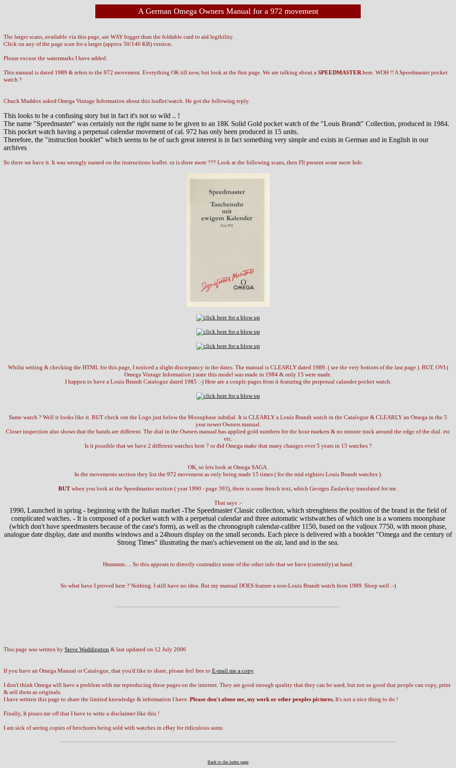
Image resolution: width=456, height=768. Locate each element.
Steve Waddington (87, 649)
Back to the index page (228, 762)
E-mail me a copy (232, 670)
